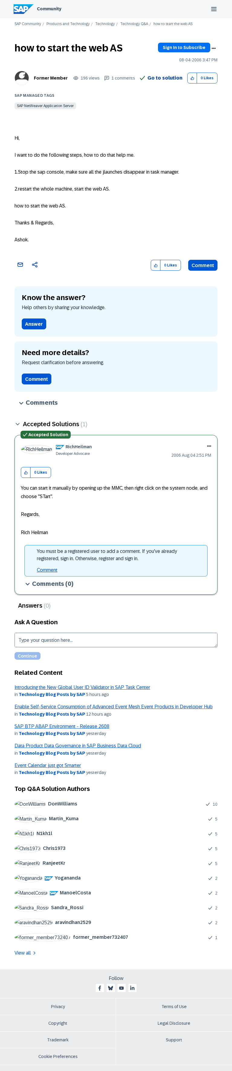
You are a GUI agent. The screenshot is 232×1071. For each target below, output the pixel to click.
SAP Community (27, 24)
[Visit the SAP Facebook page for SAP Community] (99, 988)
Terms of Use (174, 1006)
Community (49, 8)
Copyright (57, 1023)
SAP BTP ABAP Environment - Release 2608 (61, 726)
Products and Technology (68, 24)
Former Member (51, 78)
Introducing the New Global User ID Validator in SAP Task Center (82, 687)
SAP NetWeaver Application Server (45, 106)
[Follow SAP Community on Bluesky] (110, 988)
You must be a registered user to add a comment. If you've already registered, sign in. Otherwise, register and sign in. (107, 555)
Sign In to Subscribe (184, 47)
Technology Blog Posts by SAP (52, 694)
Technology (105, 24)
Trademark (58, 1039)
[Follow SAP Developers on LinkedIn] (132, 988)
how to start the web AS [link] (172, 24)
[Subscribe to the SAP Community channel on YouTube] (121, 988)
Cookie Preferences (58, 1056)
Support (174, 1039)
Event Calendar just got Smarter (47, 765)
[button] (192, 78)
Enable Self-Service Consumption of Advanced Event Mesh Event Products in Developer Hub (113, 706)
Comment (203, 265)
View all (22, 952)
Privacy (58, 1006)
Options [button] (213, 48)
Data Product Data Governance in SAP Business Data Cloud (77, 745)
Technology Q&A (134, 24)
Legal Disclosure (174, 1023)
